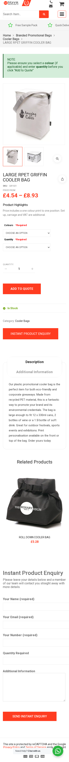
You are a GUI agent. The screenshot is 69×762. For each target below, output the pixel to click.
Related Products (34, 462)
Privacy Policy (11, 747)
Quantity (8, 239)
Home (7, 35)
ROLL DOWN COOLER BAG (34, 537)
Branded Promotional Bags (34, 35)
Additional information (34, 372)
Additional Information (19, 671)
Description (34, 362)
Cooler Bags (11, 39)
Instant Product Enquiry (31, 334)
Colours (8, 225)
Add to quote (22, 289)
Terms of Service (35, 747)
